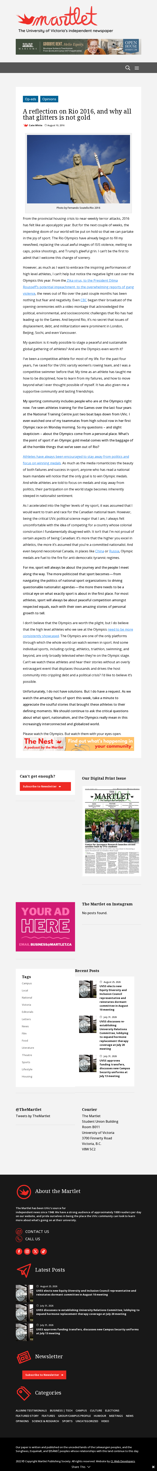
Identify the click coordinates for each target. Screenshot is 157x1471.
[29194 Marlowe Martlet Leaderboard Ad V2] (78, 53)
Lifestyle (27, 1069)
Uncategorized (87, 1421)
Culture (96, 1410)
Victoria (26, 1004)
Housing (27, 1076)
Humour (100, 1416)
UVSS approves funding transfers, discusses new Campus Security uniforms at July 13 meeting (115, 1068)
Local (25, 990)
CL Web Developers (123, 1461)
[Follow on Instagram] (27, 1251)
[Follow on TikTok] (43, 1251)
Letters (26, 1019)
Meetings (116, 1416)
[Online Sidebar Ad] (45, 950)
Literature (28, 1047)
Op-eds (30, 99)
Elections (112, 1410)
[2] (78, 749)
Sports (26, 1062)
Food (25, 1040)
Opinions (49, 99)
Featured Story (27, 1416)
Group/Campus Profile (74, 1416)
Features (48, 1416)
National (27, 997)
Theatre (27, 1055)
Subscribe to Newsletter (40, 786)
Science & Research (45, 1421)
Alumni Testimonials (31, 1410)
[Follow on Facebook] (19, 1251)
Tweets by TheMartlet (33, 1116)
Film (24, 1033)
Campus (27, 983)
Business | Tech (61, 1410)
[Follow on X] (35, 1251)
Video (105, 1421)
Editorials (27, 1012)
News (25, 1026)
